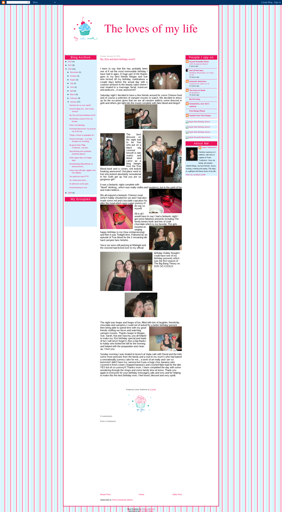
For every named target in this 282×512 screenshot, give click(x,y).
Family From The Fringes (200, 115)
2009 (70, 193)
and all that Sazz (196, 70)
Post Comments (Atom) (122, 500)
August (73, 80)
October (73, 76)
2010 (70, 69)
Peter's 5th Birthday (77, 125)
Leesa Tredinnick (209, 147)
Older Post (177, 494)
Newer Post (105, 494)
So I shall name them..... (78, 180)
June (72, 87)
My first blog (194, 99)
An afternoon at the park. (79, 184)
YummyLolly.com (148, 509)
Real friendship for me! (78, 188)
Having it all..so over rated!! (80, 105)
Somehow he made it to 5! (199, 84)
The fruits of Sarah (197, 90)
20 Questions (194, 93)
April (72, 91)
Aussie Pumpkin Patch (199, 62)
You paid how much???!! (79, 176)
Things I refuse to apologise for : (82, 135)
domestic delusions (197, 81)
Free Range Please (197, 111)
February (74, 98)
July (72, 83)
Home (141, 494)
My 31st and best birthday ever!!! (82, 115)
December (74, 72)
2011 (70, 65)
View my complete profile (195, 175)
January (73, 102)
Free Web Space (147, 511)
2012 (70, 62)
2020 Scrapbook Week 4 (198, 64)
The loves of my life (151, 28)
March (73, 94)
